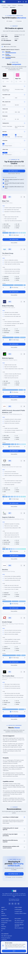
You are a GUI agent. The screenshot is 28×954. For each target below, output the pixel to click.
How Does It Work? (19, 922)
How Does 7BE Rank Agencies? (19, 925)
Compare (10, 21)
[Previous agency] (3, 81)
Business (3, 928)
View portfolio (14, 242)
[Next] (25, 235)
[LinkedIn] (18, 903)
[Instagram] (12, 903)
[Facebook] (9, 903)
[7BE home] (14, 891)
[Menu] (26, 1)
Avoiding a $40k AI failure (20, 913)
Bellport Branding (8, 306)
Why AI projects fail (19, 928)
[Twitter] (15, 903)
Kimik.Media (6, 465)
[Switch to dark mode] (23, 1)
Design (2, 924)
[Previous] (3, 235)
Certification (4, 939)
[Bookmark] (21, 197)
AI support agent (18, 911)
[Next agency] (12, 81)
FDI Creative (5, 78)
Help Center (4, 909)
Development (4, 922)
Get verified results (13, 171)
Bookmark (19, 21)
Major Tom (18, 78)
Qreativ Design (7, 622)
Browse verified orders (6, 920)
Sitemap (3, 913)
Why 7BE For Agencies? (6, 935)
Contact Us (3, 915)
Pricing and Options (5, 937)
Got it (14, 951)
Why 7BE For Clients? (19, 920)
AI (1, 930)
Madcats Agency (7, 358)
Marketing (3, 926)
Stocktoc (5, 569)
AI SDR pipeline (18, 909)
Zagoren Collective (8, 517)
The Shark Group (7, 253)
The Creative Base (8, 676)
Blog (2, 911)
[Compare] (24, 197)
